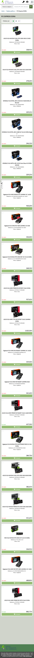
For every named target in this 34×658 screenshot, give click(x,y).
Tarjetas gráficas (10, 11)
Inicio (2, 11)
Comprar (17, 52)
